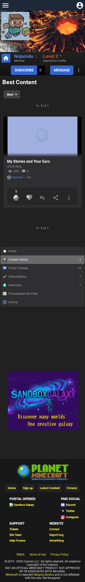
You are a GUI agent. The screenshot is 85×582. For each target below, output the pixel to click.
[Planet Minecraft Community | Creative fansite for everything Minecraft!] (42, 471)
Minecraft (12, 574)
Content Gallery (44, 259)
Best (10, 94)
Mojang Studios (44, 574)
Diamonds (44, 285)
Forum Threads (44, 268)
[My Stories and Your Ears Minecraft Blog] (42, 137)
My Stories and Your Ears (28, 161)
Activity (13, 302)
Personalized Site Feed (22, 293)
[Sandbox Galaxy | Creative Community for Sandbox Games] (43, 429)
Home (12, 251)
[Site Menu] (5, 5)
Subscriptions (44, 276)
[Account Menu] (79, 5)
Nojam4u (23, 56)
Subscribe (24, 70)
